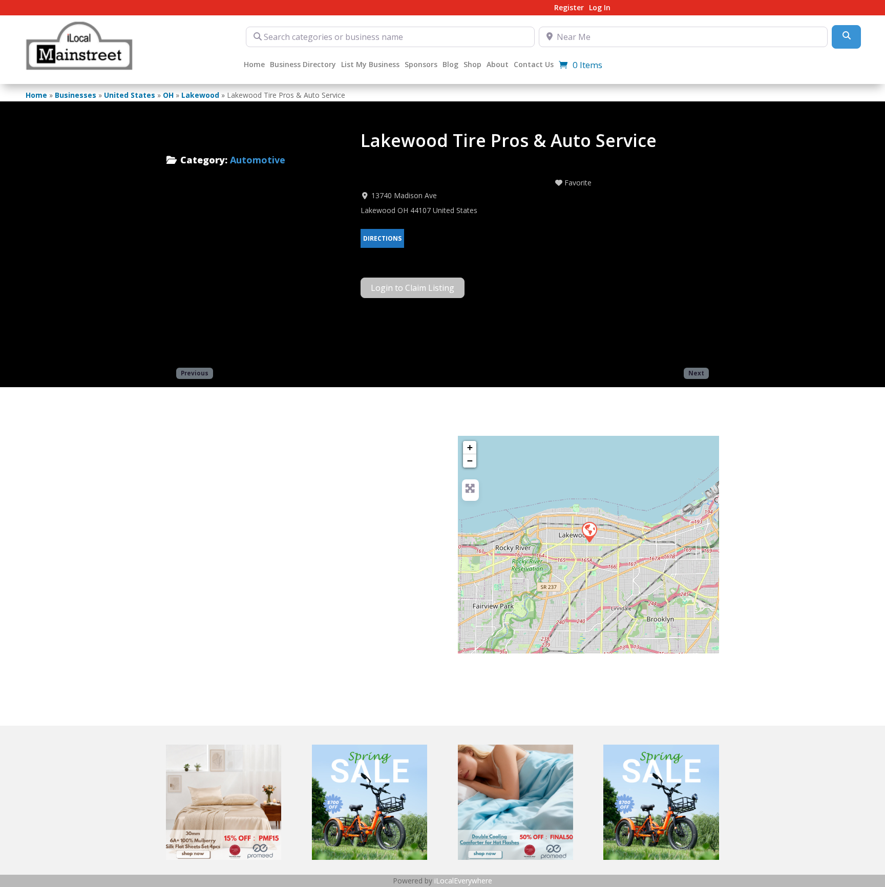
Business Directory (303, 65)
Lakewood (200, 95)
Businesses (75, 95)
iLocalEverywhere (463, 880)
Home (254, 65)
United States (129, 95)
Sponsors (421, 65)
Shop (472, 65)
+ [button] (470, 447)
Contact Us (534, 65)
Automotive (257, 160)
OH (168, 95)
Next (696, 373)
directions (382, 238)
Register (569, 8)
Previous (194, 373)
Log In (599, 8)
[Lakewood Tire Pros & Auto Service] (589, 531)
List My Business (370, 65)
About (498, 65)
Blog (450, 65)
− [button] (470, 460)
